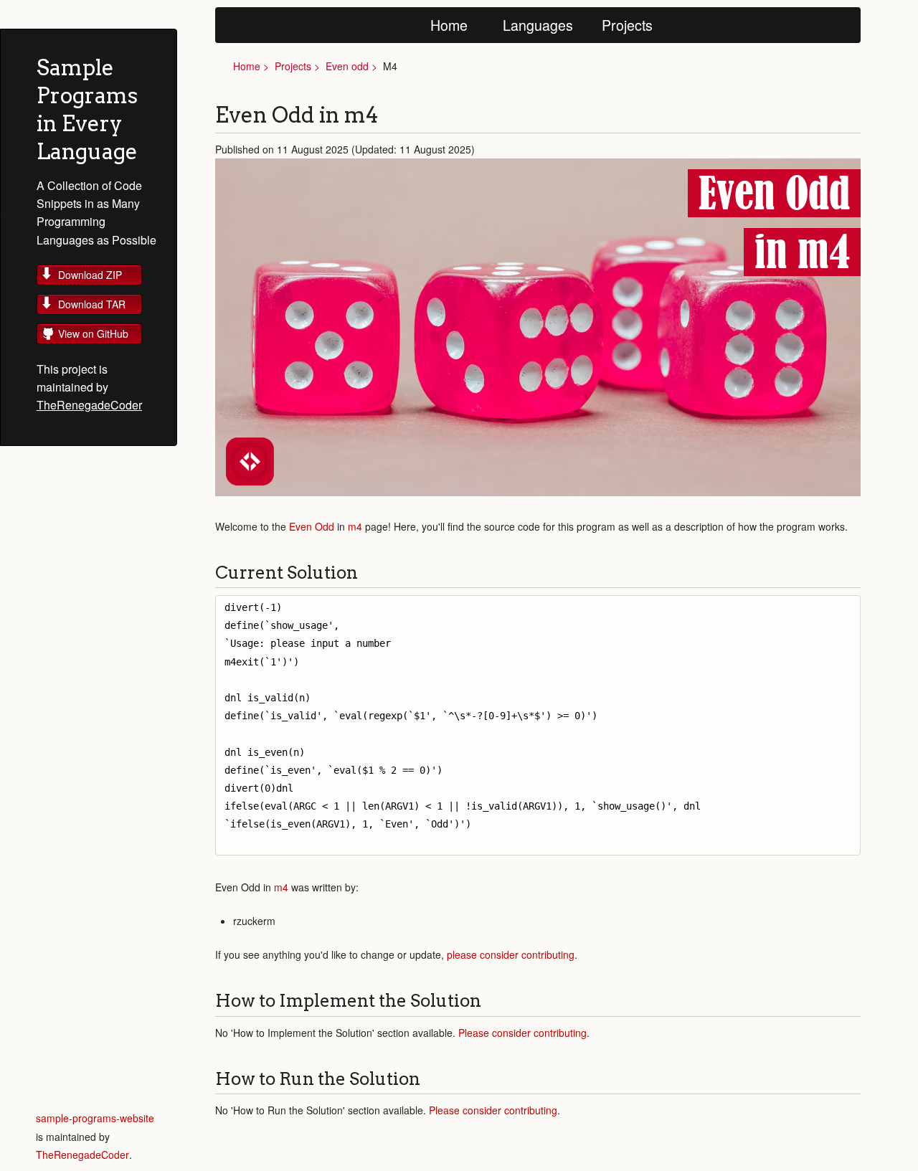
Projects (627, 24)
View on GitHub (93, 333)
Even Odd (311, 526)
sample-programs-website (95, 1118)
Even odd (347, 66)
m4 (355, 526)
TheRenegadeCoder (89, 405)
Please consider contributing (522, 1032)
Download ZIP (90, 274)
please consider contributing (510, 954)
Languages (538, 24)
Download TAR (92, 304)
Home (449, 24)
